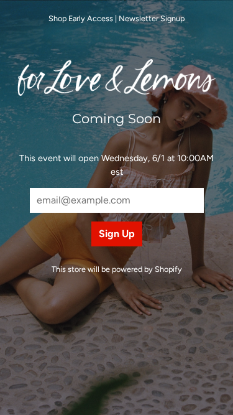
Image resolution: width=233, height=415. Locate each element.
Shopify (168, 269)
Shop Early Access (80, 18)
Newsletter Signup (152, 18)
